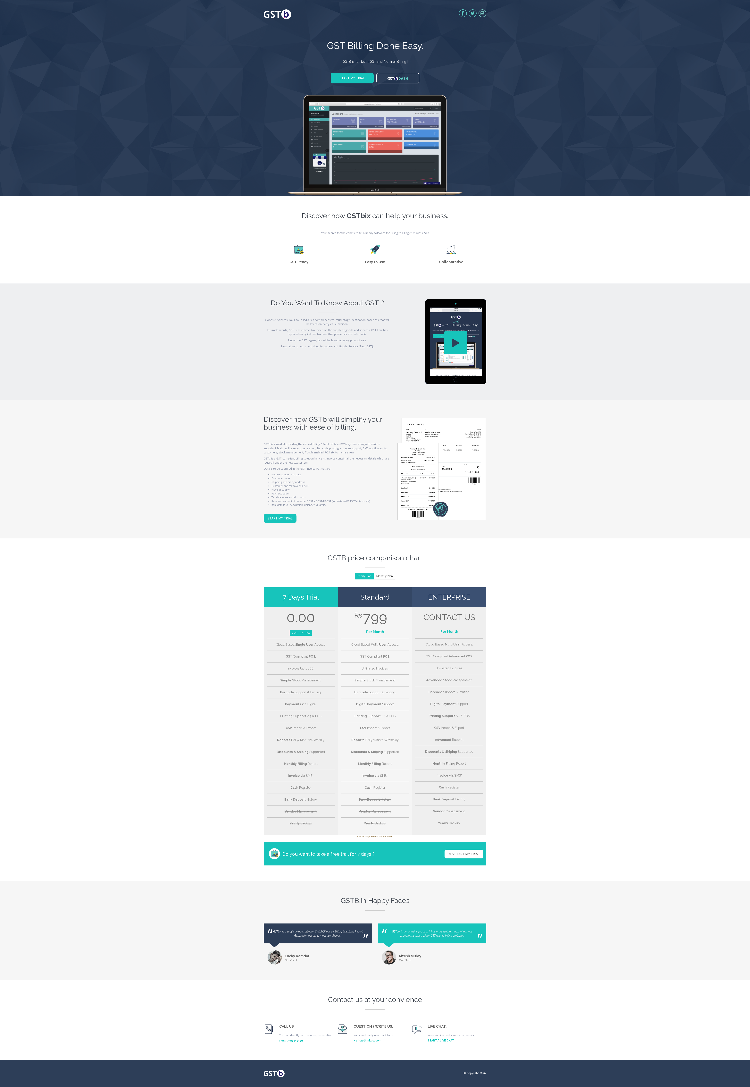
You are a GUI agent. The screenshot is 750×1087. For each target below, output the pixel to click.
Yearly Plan (364, 576)
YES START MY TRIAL (463, 854)
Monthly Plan (384, 576)
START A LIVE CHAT (441, 1040)
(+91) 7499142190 (291, 1040)
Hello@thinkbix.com (367, 1040)
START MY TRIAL (352, 78)
